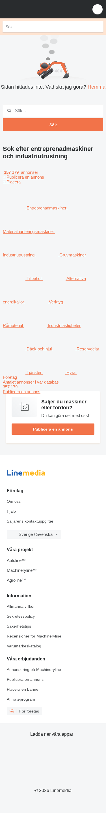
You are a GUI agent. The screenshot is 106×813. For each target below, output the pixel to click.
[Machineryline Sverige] (39, 9)
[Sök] (97, 26)
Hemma (96, 87)
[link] (53, 387)
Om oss (14, 501)
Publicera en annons (53, 429)
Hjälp (11, 511)
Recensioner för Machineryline (34, 636)
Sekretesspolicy (21, 616)
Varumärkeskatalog (24, 646)
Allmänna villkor (21, 606)
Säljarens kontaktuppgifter (30, 521)
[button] (97, 9)
